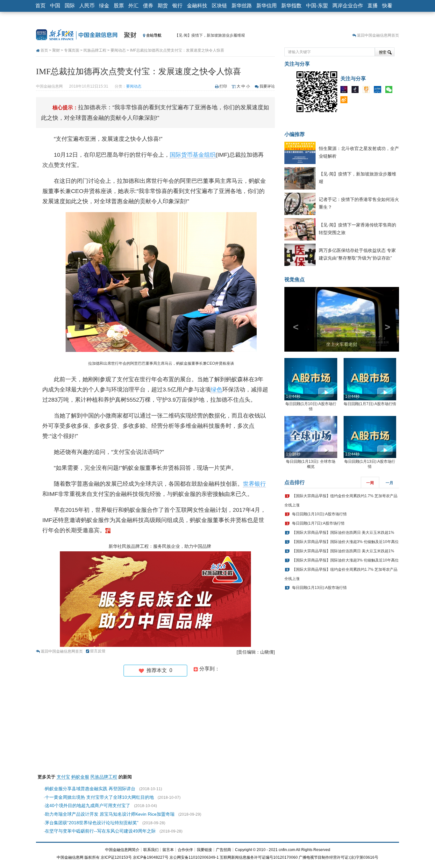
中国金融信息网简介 (122, 850)
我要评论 (267, 86)
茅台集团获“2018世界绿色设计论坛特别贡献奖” (92, 822)
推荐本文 (158, 670)
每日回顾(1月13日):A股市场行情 (319, 587)
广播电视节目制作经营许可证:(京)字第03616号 (338, 857)
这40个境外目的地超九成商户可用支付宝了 (87, 805)
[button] (293, 319)
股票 (119, 5)
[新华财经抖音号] (357, 91)
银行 (177, 5)
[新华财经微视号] (345, 91)
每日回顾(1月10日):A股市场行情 (319, 514)
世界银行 (254, 484)
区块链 (219, 5)
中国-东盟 (317, 5)
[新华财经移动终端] (379, 91)
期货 (163, 5)
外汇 (133, 5)
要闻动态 (118, 50)
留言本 (168, 850)
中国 (55, 5)
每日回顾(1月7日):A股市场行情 (370, 404)
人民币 (87, 5)
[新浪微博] (345, 101)
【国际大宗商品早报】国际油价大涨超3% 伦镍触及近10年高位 (345, 542)
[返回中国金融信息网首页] (108, 530)
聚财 (130, 35)
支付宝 (63, 776)
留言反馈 (97, 651)
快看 (387, 5)
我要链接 (204, 850)
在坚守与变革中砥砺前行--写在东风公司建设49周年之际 (100, 831)
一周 (370, 483)
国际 (70, 5)
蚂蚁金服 (80, 776)
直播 (372, 5)
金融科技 (197, 5)
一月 (389, 483)
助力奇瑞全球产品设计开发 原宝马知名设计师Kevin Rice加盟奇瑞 (110, 814)
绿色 (216, 389)
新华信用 (266, 5)
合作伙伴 (185, 850)
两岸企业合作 (347, 5)
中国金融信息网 (70, 857)
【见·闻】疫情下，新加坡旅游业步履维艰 (210, 35)
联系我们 (151, 850)
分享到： (209, 668)
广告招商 (223, 850)
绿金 (104, 5)
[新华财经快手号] (368, 91)
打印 (223, 86)
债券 (148, 5)
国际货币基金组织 (193, 155)
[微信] (390, 91)
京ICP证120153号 (116, 857)
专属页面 (71, 50)
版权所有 (92, 857)
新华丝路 (242, 5)
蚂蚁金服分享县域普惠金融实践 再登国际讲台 (90, 788)
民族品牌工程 (94, 50)
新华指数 (291, 5)
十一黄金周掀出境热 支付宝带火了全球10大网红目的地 (99, 797)
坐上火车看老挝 (341, 344)
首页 (40, 5)
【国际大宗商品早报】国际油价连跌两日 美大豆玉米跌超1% (343, 532)
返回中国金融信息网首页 (378, 35)
